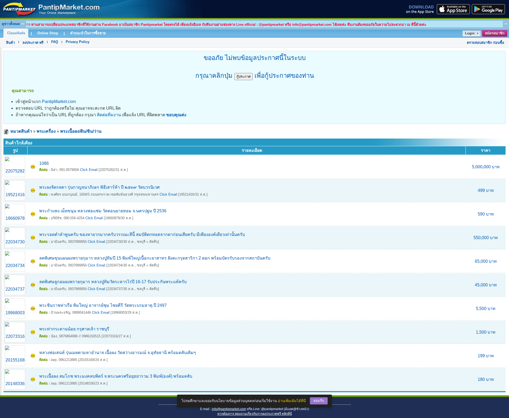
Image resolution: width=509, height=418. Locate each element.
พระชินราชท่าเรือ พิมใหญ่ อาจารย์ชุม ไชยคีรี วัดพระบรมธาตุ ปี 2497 (103, 305)
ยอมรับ (318, 401)
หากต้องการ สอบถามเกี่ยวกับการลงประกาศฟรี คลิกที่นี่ (254, 414)
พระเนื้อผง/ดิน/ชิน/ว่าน (81, 131)
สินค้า (10, 43)
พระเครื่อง (46, 131)
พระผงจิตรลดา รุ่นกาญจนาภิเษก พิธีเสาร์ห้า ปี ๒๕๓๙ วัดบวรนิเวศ (99, 187)
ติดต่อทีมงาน (109, 115)
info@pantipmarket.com (229, 409)
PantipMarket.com (59, 101)
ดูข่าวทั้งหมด (11, 24)
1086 (44, 163)
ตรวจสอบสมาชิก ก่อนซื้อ (485, 43)
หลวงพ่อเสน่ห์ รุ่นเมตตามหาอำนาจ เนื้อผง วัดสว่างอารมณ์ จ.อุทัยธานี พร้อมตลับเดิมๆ (117, 352)
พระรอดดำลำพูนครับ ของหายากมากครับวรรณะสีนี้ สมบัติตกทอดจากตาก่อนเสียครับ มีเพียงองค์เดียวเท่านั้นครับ (142, 234)
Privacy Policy (77, 42)
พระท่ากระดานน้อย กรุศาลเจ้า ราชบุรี (74, 329)
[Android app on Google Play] (490, 9)
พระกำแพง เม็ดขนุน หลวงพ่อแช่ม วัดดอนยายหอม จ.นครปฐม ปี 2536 (102, 211)
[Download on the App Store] (453, 9)
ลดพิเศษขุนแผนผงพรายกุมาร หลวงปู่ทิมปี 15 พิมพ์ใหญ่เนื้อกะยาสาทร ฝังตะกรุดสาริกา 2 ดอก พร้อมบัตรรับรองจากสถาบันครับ (154, 258)
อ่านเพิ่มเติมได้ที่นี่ (292, 401)
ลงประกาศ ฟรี (33, 43)
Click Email (89, 170)
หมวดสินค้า (21, 131)
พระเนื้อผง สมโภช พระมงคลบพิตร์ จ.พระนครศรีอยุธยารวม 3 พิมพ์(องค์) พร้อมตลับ (115, 376)
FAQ (54, 42)
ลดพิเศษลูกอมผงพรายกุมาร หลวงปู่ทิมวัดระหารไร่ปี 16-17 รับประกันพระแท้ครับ (113, 281)
